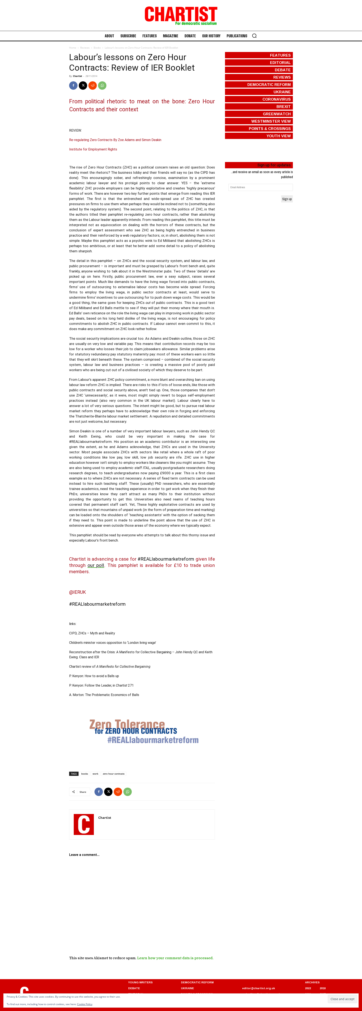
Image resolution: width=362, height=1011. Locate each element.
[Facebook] (73, 85)
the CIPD (201, 172)
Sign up (287, 199)
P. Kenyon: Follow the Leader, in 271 (101, 685)
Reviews (85, 47)
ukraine (282, 91)
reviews (282, 77)
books (84, 773)
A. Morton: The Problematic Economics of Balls (104, 695)
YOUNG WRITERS (140, 982)
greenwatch (277, 113)
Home (72, 47)
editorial (280, 62)
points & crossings (270, 128)
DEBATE (134, 988)
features (280, 55)
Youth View (278, 135)
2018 (323, 988)
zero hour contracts (113, 773)
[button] (254, 36)
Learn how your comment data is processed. (175, 958)
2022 (308, 988)
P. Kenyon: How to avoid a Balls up (94, 676)
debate (283, 69)
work (95, 773)
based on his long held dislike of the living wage (126, 318)
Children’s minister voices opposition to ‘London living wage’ (112, 643)
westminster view (271, 121)
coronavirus (276, 99)
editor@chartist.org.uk (258, 988)
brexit (284, 106)
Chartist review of (109, 667)
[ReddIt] (92, 85)
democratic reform (269, 84)
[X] (83, 85)
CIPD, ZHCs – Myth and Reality (92, 633)
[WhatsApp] (102, 85)
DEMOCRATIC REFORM (197, 982)
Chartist (77, 76)
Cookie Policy (84, 1004)
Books (97, 47)
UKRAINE (187, 988)
